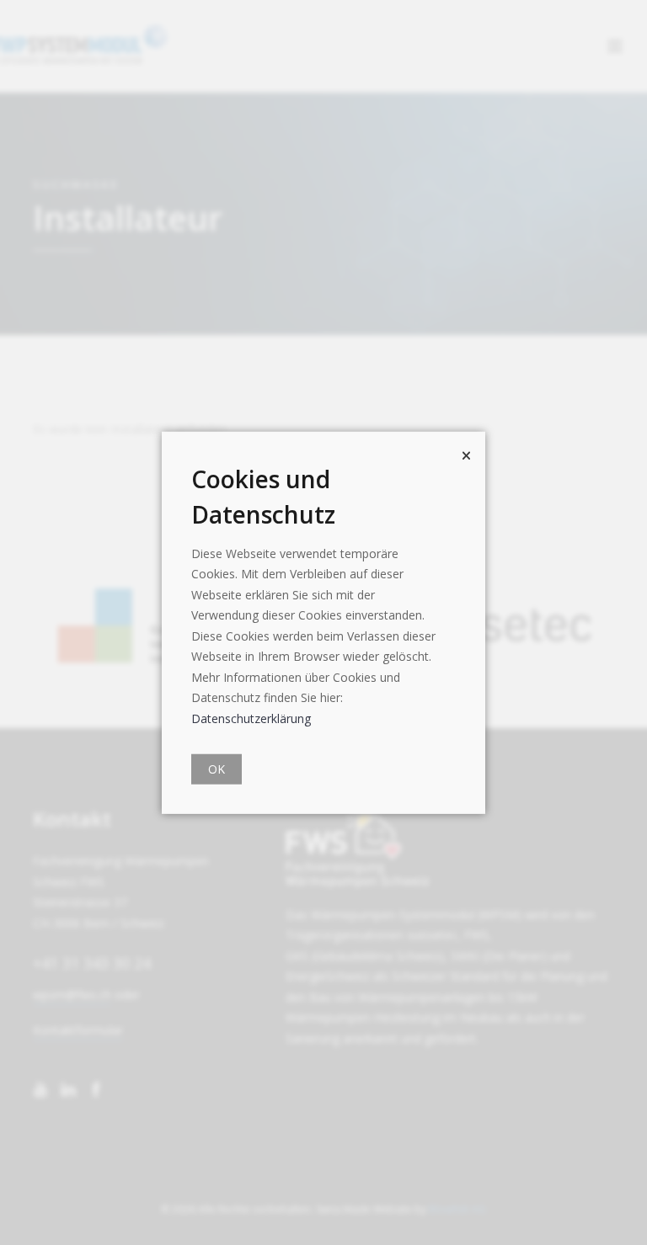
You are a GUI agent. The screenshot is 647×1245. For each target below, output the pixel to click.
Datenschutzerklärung (251, 718)
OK (216, 769)
